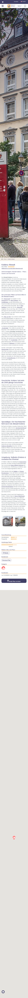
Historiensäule (4, 349)
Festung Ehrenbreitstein (7, 486)
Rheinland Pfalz (6, 560)
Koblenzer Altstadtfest (6, 446)
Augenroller (19, 307)
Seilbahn (15, 471)
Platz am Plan (7, 316)
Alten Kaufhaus (14, 300)
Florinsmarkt (7, 298)
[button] (10, 526)
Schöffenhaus (4, 302)
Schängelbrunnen (11, 358)
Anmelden (16, 1)
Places (5, 259)
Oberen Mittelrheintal (19, 496)
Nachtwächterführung (21, 428)
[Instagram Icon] (2, 2)
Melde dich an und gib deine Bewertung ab (12, 268)
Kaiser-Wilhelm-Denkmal (17, 465)
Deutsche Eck (22, 461)
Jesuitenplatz (5, 328)
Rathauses (12, 343)
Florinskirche (4, 300)
